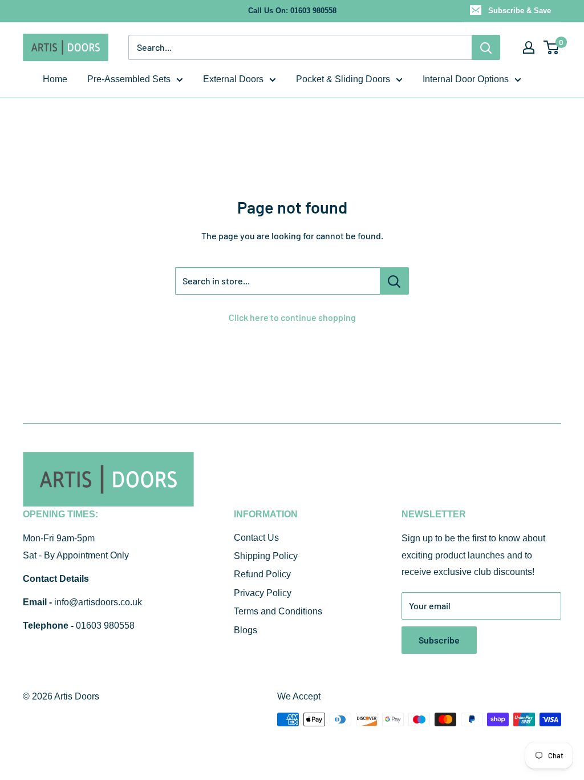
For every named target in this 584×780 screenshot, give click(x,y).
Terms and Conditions (278, 611)
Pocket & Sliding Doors (343, 79)
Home (55, 79)
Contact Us (256, 537)
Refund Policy (262, 574)
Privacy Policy (262, 593)
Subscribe (439, 639)
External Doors (233, 79)
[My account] (528, 47)
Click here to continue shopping (292, 317)
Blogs (245, 630)
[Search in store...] (394, 281)
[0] (552, 47)
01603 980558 (105, 625)
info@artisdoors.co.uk (98, 602)
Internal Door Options (466, 79)
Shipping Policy (266, 556)
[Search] (486, 47)
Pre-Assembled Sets (129, 79)
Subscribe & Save (519, 10)
